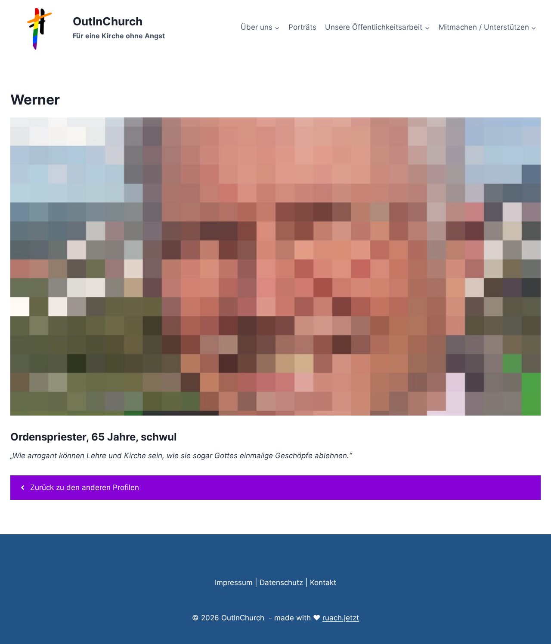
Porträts (302, 27)
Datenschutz (281, 582)
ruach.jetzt (340, 617)
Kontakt (323, 582)
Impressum (234, 582)
